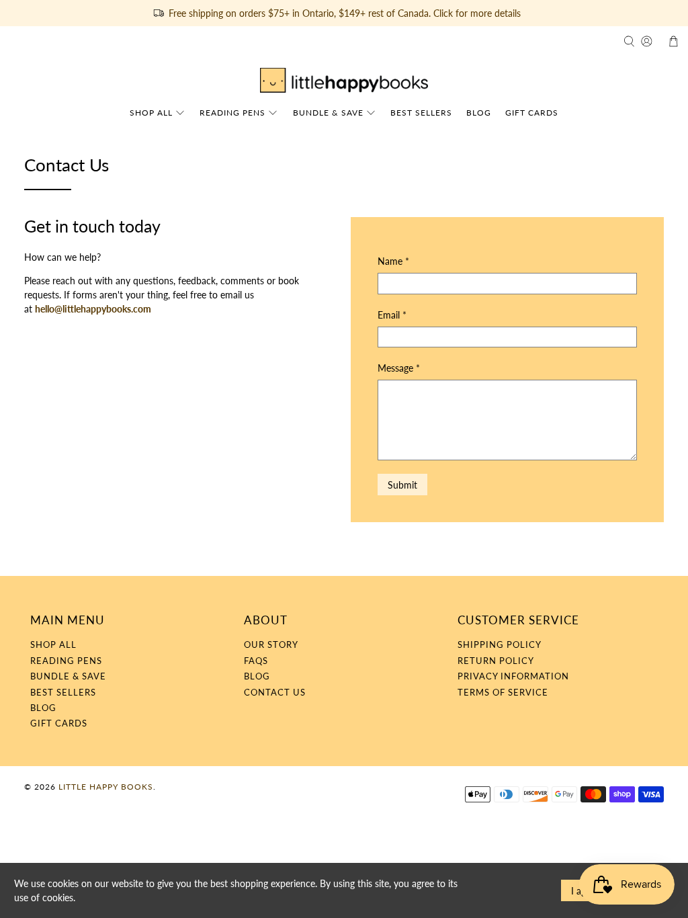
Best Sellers (421, 113)
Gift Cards (531, 113)
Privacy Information (513, 676)
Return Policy (496, 660)
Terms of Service (503, 692)
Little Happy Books (105, 786)
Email (392, 315)
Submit (402, 485)
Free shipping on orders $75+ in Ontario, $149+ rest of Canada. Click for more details (345, 13)
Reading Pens (232, 113)
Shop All (151, 113)
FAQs (256, 660)
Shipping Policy (500, 644)
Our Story (271, 644)
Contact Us (275, 692)
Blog (478, 113)
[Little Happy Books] (344, 80)
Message (399, 368)
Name (393, 261)
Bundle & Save (328, 113)
